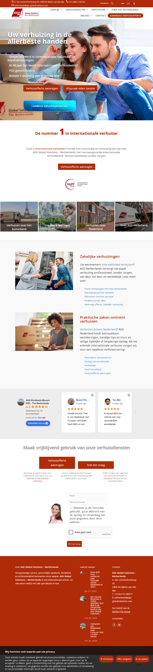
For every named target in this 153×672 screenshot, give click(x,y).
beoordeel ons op (36, 423)
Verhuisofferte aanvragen (42, 88)
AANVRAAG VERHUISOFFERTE (125, 15)
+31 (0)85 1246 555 (77, 2)
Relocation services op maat (99, 296)
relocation (108, 478)
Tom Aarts (118, 399)
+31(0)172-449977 (124, 594)
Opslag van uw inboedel (96, 361)
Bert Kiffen (82, 399)
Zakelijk (54, 10)
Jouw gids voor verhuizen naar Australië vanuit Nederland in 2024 (96, 579)
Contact (100, 15)
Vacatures (104, 3)
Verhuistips (90, 365)
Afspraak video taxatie (80, 88)
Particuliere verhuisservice (98, 357)
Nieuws (85, 15)
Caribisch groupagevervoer (49, 106)
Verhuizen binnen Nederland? (99, 329)
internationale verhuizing (41, 479)
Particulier (98, 10)
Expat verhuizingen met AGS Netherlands (105, 288)
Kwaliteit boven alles (95, 300)
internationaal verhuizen (117, 264)
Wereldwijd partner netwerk (99, 292)
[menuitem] (123, 3)
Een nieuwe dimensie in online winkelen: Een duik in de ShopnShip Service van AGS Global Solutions (96, 605)
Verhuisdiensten (75, 10)
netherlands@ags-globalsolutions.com (31, 5)
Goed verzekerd (92, 369)
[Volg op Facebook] (114, 625)
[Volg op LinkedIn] (119, 625)
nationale (30, 478)
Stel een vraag (96, 465)
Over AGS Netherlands (125, 10)
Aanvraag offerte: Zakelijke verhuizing (103, 304)
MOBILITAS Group (121, 611)
